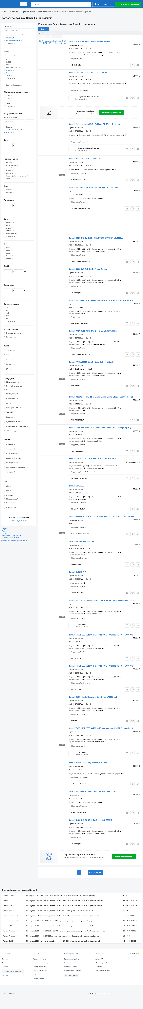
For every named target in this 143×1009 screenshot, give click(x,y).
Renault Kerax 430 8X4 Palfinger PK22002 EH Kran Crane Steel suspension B (101, 600)
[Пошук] (33, 4)
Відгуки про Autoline (40, 970)
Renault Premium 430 (10, 931)
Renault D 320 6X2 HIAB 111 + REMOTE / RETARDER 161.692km (95, 238)
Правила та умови (39, 959)
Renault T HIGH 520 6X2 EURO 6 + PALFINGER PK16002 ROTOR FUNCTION (100, 635)
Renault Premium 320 (10, 916)
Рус (7, 975)
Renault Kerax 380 (76, 486)
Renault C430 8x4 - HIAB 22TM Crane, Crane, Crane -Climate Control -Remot (100, 397)
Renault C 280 (8, 941)
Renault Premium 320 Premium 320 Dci (84, 159)
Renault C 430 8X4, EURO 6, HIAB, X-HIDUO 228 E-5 (90, 820)
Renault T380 (8, 926)
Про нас (5, 959)
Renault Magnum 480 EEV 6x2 (81, 541)
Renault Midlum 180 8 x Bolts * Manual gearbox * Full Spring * (94, 187)
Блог (34, 974)
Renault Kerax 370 (9, 911)
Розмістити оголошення (111, 112)
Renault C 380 (8, 906)
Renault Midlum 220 (10, 895)
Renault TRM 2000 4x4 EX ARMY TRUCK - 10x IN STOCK (92, 459)
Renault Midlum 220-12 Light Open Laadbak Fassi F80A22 (92, 791)
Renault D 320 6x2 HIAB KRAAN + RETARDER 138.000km (92, 331)
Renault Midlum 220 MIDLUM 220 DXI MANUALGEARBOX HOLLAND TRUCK (101, 300)
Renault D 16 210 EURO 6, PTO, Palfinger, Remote (89, 41)
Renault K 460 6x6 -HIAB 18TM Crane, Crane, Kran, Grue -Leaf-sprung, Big (99, 428)
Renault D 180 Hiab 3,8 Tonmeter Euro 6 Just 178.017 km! (92, 697)
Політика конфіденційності (42, 963)
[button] (132, 65)
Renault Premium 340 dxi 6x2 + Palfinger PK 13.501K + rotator (94, 124)
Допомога (5, 963)
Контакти (5, 966)
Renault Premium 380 (10, 921)
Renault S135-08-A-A (77, 572)
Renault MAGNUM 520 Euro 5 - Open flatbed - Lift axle (91, 362)
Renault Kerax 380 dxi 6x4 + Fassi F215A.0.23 (87, 73)
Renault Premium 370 (10, 936)
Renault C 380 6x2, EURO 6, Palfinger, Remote (87, 269)
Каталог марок (38, 978)
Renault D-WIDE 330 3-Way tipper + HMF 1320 (87, 763)
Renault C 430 (8, 901)
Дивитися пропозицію (124, 857)
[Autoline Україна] (9, 4)
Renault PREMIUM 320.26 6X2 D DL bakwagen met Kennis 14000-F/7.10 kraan (101, 516)
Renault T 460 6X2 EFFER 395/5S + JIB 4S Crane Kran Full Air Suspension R (100, 728)
